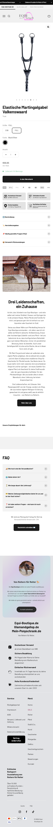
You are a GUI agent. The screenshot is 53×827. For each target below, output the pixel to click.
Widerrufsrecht (13, 727)
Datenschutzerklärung (15, 732)
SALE (30, 710)
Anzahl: (5, 149)
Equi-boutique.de (8, 7)
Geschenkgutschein (35, 749)
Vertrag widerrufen (16, 739)
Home (30, 705)
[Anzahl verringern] (6, 154)
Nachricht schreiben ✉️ (26, 527)
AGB (9, 715)
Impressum (11, 710)
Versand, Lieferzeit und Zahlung (16, 720)
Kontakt (31, 764)
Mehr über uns (26, 403)
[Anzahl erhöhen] (15, 154)
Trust (4, 116)
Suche (23, 806)
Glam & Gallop (22, 7)
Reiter (30, 715)
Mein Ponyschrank (36, 7)
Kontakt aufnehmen (26, 609)
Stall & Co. (32, 724)
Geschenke (32, 734)
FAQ (31, 806)
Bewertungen (33, 759)
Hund (30, 729)
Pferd (30, 719)
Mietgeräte (32, 739)
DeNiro (30, 744)
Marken (30, 754)
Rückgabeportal (13, 705)
